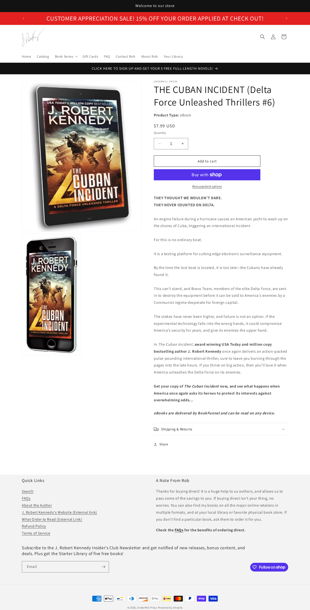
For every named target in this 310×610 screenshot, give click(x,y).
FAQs (26, 498)
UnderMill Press (147, 607)
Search (28, 491)
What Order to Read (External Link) (52, 519)
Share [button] (163, 444)
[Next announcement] (286, 18)
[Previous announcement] (23, 18)
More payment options (207, 186)
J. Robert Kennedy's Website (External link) (59, 512)
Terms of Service (36, 533)
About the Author (37, 505)
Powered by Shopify (170, 607)
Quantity (160, 132)
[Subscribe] (103, 566)
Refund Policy (34, 526)
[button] (66, 56)
